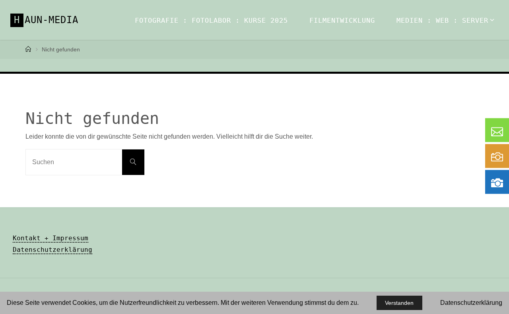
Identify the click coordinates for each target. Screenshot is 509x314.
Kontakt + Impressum (50, 238)
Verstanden (399, 303)
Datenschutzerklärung (52, 249)
